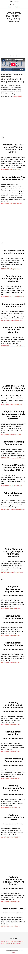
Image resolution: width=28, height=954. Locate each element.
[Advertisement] (14, 39)
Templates (17, 7)
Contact (13, 952)
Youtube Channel (17, 96)
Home (10, 7)
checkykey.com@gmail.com (12, 950)
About (21, 949)
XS (10, 55)
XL (13, 55)
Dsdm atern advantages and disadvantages (12, 941)
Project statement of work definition (11, 943)
